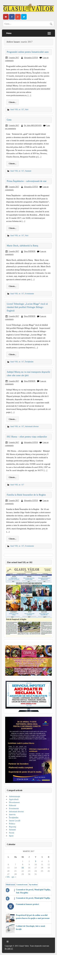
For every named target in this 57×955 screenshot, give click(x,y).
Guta (9, 119)
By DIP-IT (9, 949)
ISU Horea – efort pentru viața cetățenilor (27, 436)
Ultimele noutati (10, 884)
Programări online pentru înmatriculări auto (28, 52)
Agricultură (13, 799)
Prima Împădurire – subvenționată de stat (26, 181)
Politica (12, 823)
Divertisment (14, 802)
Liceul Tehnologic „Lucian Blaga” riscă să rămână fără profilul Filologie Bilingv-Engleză (27, 307)
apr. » (14, 877)
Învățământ (29, 362)
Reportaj (12, 827)
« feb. (7, 877)
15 (23, 867)
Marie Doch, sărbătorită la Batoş (22, 245)
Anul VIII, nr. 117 (17, 109)
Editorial (12, 805)
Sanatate (28, 171)
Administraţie (14, 796)
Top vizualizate (33, 884)
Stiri (26, 109)
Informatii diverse (32, 426)
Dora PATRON (29, 251)
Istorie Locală (14, 820)
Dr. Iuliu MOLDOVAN (32, 125)
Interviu (12, 814)
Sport (11, 836)
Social (11, 832)
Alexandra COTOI (31, 58)
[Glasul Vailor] (28, 8)
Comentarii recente (21, 884)
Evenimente (29, 293)
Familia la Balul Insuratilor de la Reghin (26, 494)
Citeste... (12, 102)
